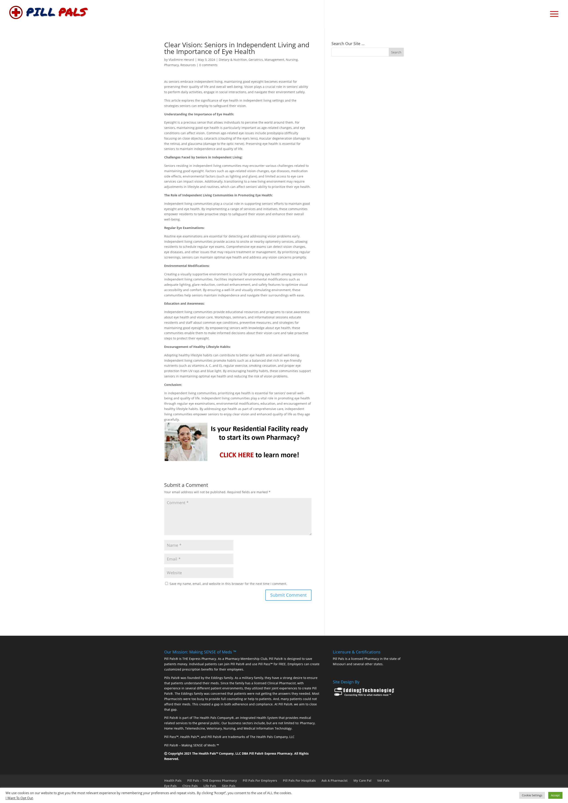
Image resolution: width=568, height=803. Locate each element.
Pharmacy (171, 65)
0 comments (208, 65)
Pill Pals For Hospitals (299, 780)
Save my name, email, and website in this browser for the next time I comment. (228, 584)
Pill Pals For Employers (260, 780)
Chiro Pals (190, 786)
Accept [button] (555, 795)
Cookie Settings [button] (532, 795)
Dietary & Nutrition (233, 59)
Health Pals (172, 780)
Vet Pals (383, 780)
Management (274, 59)
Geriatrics (255, 59)
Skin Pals (228, 786)
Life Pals (209, 786)
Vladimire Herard (181, 59)
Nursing (292, 59)
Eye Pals (170, 786)
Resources (188, 65)
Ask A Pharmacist (334, 780)
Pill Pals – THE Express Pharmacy (212, 780)
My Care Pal (362, 780)
